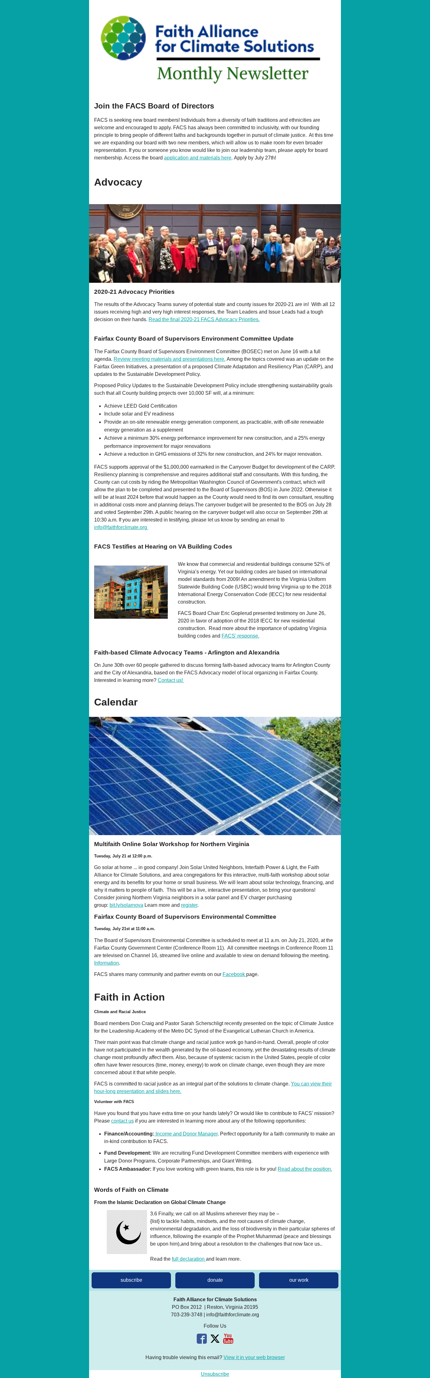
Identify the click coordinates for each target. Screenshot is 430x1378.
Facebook (234, 974)
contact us (122, 1121)
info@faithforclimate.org (120, 527)
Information (106, 963)
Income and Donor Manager (186, 1133)
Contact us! (171, 680)
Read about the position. (305, 1169)
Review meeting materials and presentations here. (169, 359)
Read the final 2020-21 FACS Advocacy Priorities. (204, 319)
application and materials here (197, 157)
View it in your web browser (254, 1357)
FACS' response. (240, 636)
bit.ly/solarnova (126, 905)
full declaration (189, 1259)
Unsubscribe (215, 1374)
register (189, 905)
